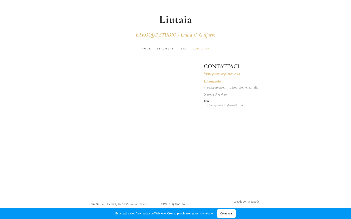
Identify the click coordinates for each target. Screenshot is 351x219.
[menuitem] (148, 49)
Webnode (254, 201)
